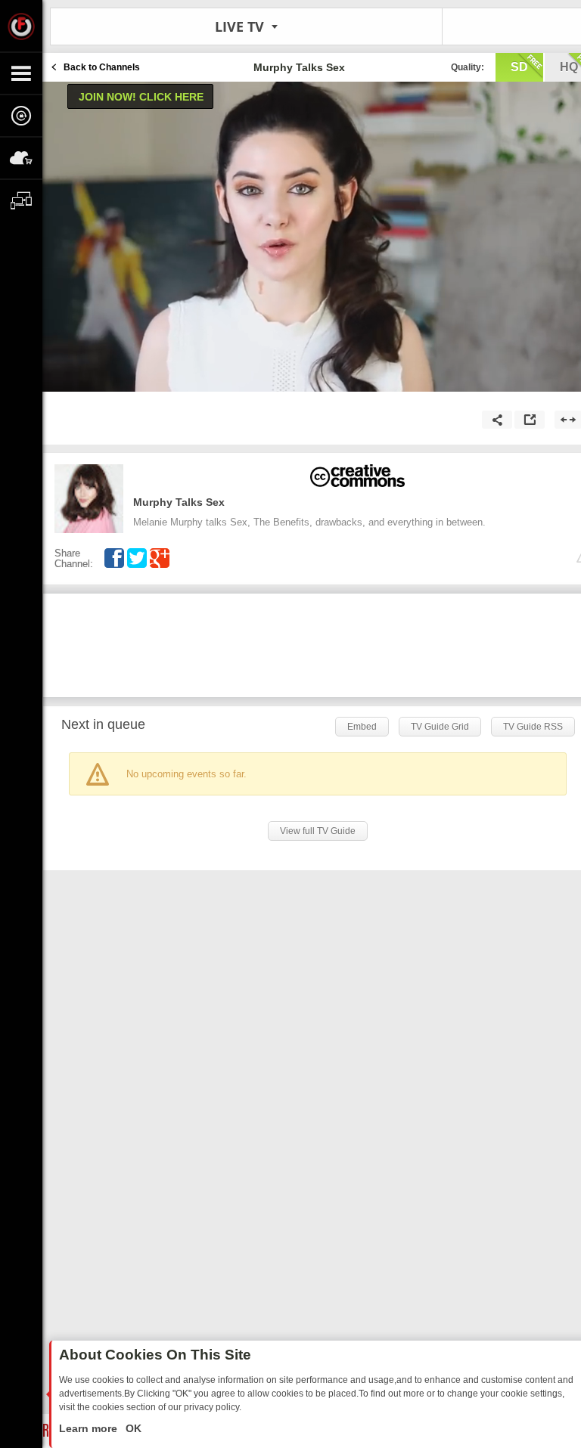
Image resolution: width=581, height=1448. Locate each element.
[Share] (497, 420)
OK (132, 1428)
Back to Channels (102, 67)
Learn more (89, 1428)
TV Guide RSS (533, 726)
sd (519, 66)
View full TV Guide (318, 831)
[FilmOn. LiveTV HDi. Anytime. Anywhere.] (21, 25)
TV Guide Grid (440, 726)
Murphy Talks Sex (179, 502)
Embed (362, 726)
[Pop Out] (529, 420)
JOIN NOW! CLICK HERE (141, 97)
